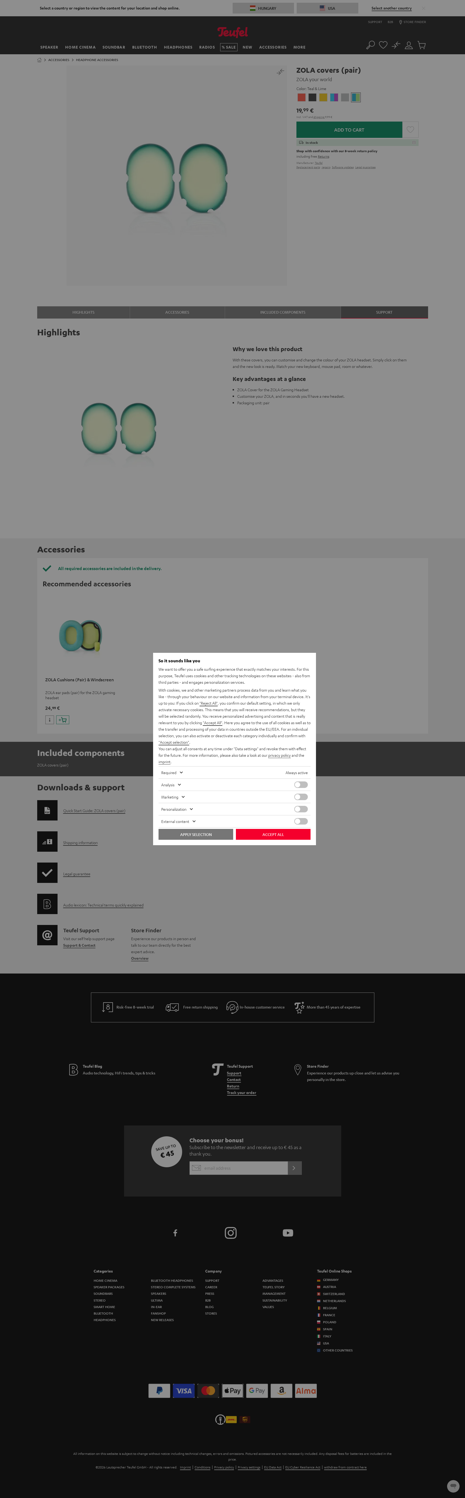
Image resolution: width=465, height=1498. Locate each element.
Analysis (168, 784)
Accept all (273, 834)
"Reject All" (209, 703)
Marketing (169, 796)
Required (168, 772)
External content (175, 821)
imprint (164, 761)
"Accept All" (212, 722)
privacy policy (279, 755)
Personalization (173, 809)
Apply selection (196, 834)
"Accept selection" (174, 742)
